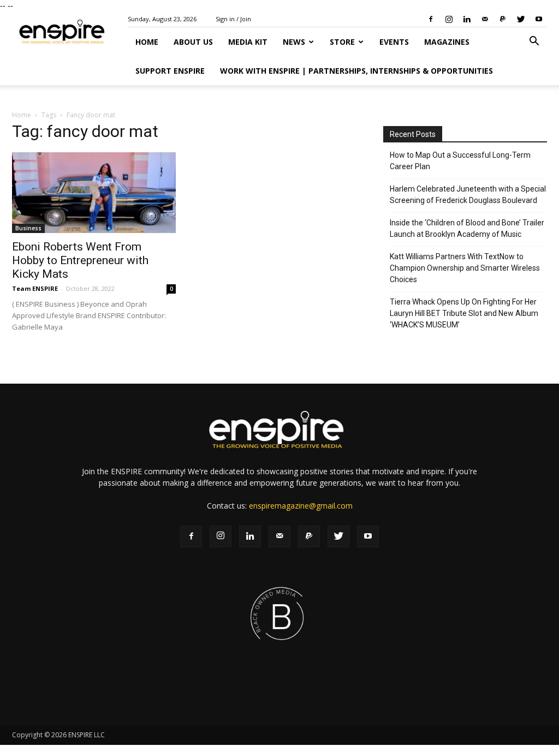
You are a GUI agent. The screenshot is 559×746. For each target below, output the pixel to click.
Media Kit (247, 42)
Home (146, 42)
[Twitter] (521, 19)
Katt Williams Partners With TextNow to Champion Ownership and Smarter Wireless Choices (465, 268)
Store (342, 42)
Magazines (446, 42)
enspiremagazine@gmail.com (301, 505)
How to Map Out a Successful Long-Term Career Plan (460, 161)
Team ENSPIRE (35, 288)
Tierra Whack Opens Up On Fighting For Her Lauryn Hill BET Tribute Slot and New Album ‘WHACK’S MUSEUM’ (464, 313)
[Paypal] (503, 19)
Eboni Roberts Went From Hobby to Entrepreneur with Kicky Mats (80, 260)
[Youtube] (539, 19)
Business (28, 228)
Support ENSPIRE (170, 70)
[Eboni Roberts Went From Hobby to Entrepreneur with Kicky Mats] (94, 192)
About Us (193, 42)
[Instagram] (449, 19)
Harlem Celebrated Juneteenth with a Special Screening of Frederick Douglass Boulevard (468, 194)
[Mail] (485, 19)
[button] (534, 42)
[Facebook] (431, 19)
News (294, 42)
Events (394, 42)
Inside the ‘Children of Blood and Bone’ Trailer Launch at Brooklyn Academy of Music (467, 228)
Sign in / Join (233, 19)
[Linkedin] (467, 19)
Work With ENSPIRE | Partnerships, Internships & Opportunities (356, 70)
